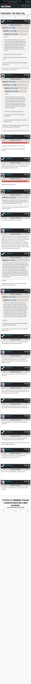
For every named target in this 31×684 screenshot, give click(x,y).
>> (14, 27)
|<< (3, 17)
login (6, 503)
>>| (27, 17)
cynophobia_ (10, 260)
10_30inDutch (11, 31)
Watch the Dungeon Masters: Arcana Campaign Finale (12, 1)
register (16, 503)
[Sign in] (25, 5)
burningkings (11, 27)
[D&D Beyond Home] (6, 5)
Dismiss (27, 1)
